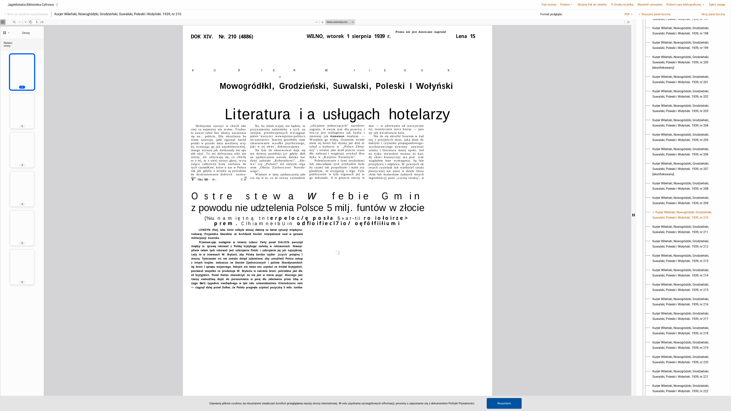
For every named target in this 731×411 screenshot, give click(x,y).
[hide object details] (633, 215)
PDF (627, 14)
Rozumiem (504, 403)
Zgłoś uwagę (717, 4)
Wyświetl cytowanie (649, 4)
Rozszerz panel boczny (656, 14)
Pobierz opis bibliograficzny (683, 4)
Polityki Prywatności (461, 403)
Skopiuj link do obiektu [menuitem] (592, 4)
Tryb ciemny (548, 4)
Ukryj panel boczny (713, 14)
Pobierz (565, 4)
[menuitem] (686, 30)
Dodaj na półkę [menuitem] (624, 4)
